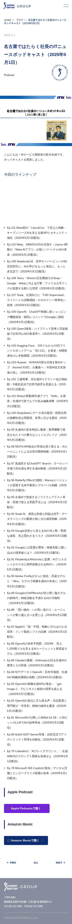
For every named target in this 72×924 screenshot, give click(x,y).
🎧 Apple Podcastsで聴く (24, 808)
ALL (36, 862)
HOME (7, 20)
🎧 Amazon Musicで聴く (23, 840)
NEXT (59, 862)
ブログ (19, 20)
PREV (13, 862)
